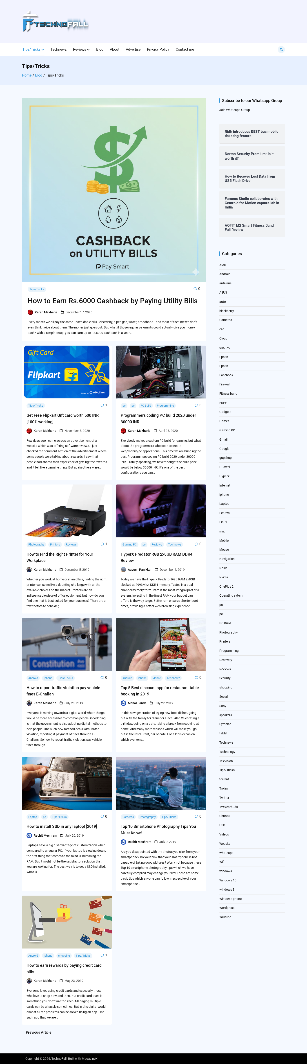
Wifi (222, 862)
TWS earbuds (228, 807)
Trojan (223, 788)
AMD (222, 265)
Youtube (225, 917)
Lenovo (224, 513)
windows (225, 871)
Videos (224, 834)
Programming (165, 405)
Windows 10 (227, 880)
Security (225, 678)
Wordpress (226, 908)
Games (224, 421)
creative (224, 347)
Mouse (224, 549)
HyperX (224, 476)
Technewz (59, 49)
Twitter (224, 797)
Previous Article (38, 1032)
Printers (55, 544)
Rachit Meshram (45, 835)
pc (124, 405)
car (221, 329)
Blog (99, 49)
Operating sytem (230, 595)
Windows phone (230, 899)
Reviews (79, 49)
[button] (42, 49)
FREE (223, 403)
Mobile (156, 678)
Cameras (128, 817)
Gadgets (225, 412)
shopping (64, 955)
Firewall (224, 384)
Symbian (225, 724)
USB (222, 825)
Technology (227, 752)
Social (223, 696)
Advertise (133, 49)
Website (224, 843)
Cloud (223, 338)
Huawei (224, 467)
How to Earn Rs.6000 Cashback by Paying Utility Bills (113, 301)
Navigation (227, 559)
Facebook (226, 375)
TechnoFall (59, 1058)
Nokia (223, 568)
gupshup (225, 458)
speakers (225, 715)
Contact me (185, 49)
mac (222, 531)
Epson (223, 357)
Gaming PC (129, 544)
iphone (48, 678)
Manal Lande (137, 703)
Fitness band (228, 393)
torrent (224, 779)
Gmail (223, 439)
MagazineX (90, 1058)
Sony (222, 706)
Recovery (225, 660)
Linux (223, 522)
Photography (36, 544)
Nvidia (223, 577)
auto (222, 301)
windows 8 (226, 889)
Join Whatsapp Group (234, 110)
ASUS (223, 292)
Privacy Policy (158, 49)
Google (224, 449)
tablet (223, 733)
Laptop (32, 817)
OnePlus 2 (226, 586)
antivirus (225, 283)
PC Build (145, 405)
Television (226, 761)
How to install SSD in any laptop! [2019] (62, 826)
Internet (224, 485)
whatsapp (226, 853)
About (114, 49)
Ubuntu (224, 816)
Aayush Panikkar (140, 569)
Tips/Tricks (31, 49)
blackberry (226, 311)
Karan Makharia (46, 312)
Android (33, 678)
